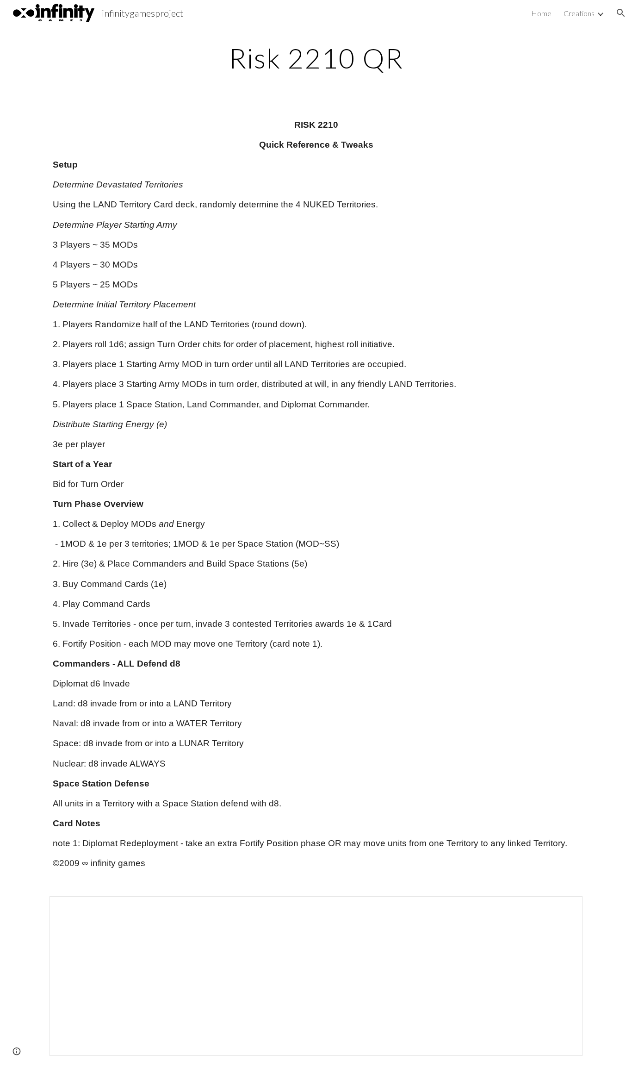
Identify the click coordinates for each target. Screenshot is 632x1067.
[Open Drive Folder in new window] (565, 908)
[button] (621, 13)
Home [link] (541, 13)
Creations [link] (579, 13)
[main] (316, 58)
